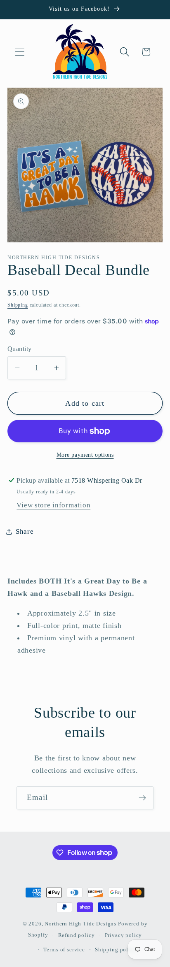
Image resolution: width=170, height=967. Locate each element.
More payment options (85, 454)
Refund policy (76, 935)
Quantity (19, 348)
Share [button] (25, 531)
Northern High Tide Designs (80, 924)
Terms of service (64, 949)
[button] (20, 52)
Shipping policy (116, 949)
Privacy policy (123, 935)
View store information (53, 505)
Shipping (17, 305)
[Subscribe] (142, 797)
